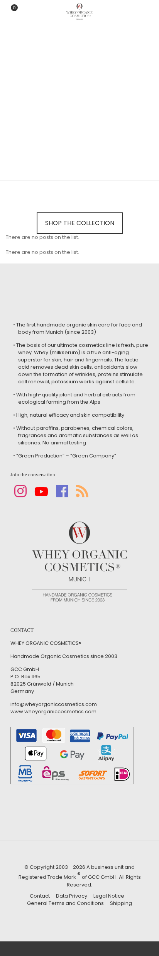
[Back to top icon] (143, 940)
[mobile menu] (148, 11)
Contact (40, 896)
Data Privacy (71, 896)
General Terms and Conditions (65, 903)
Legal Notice (108, 896)
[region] (79, 82)
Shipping (121, 903)
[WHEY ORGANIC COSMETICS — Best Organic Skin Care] (79, 11)
